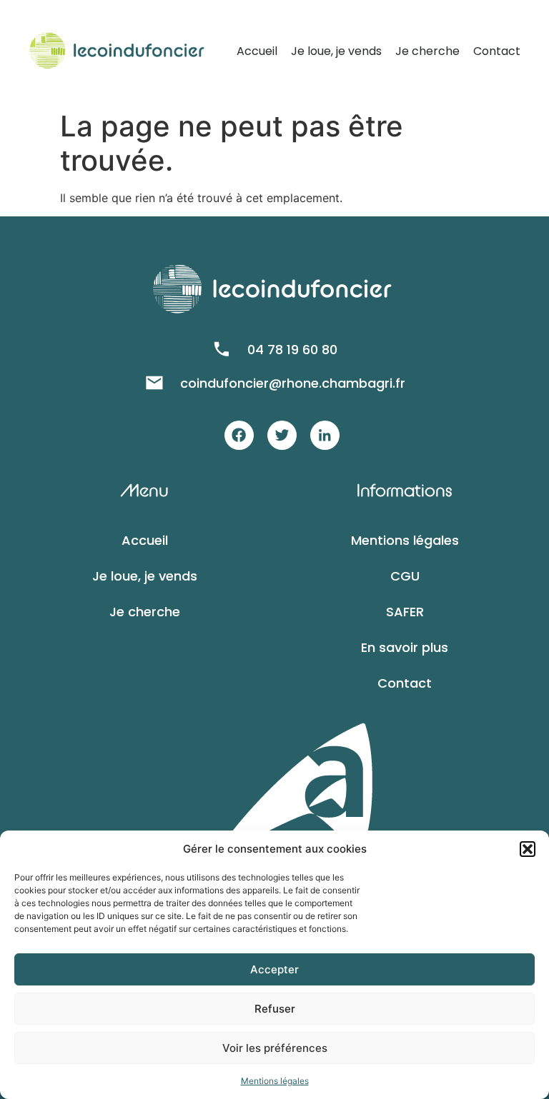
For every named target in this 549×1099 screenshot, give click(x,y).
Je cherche (427, 51)
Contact (496, 51)
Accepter (274, 969)
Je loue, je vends (336, 51)
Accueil (257, 51)
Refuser (274, 1008)
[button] (527, 849)
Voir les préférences (274, 1048)
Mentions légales (275, 1080)
